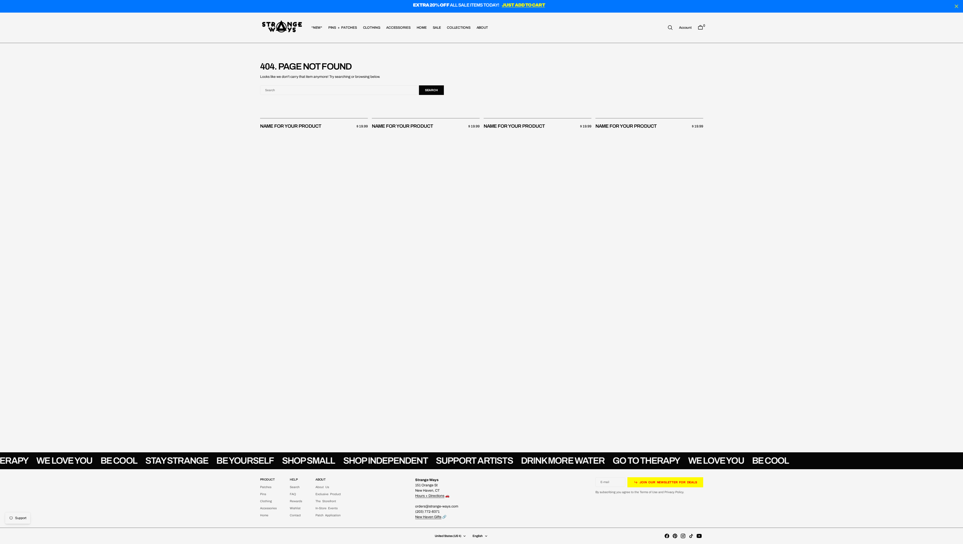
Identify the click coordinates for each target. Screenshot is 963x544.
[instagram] (683, 536)
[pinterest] (675, 536)
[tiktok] (691, 536)
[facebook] (667, 536)
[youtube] (699, 536)
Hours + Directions (429, 496)
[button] (685, 27)
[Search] (670, 27)
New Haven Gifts (428, 517)
